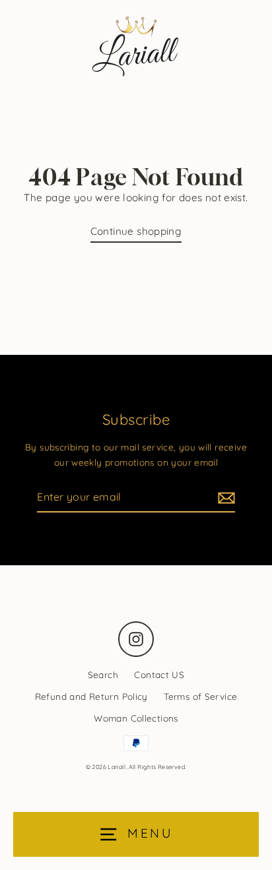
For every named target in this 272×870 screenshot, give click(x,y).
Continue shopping (136, 231)
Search (103, 674)
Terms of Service (200, 696)
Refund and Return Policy (91, 696)
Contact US (159, 674)
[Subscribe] (224, 498)
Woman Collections (136, 718)
